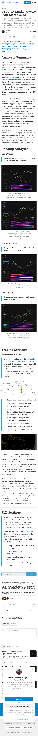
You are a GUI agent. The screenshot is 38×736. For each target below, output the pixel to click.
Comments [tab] (6, 624)
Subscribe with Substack (20, 706)
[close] (32, 669)
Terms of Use (29, 710)
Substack (10, 732)
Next (31, 611)
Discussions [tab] (15, 646)
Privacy (16, 723)
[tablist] (9, 624)
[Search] (35, 646)
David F (8, 30)
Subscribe (27, 2)
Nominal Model (16, 41)
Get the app (28, 727)
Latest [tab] (8, 646)
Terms (21, 723)
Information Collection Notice (25, 712)
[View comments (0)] (10, 37)
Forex (3, 8)
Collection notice (30, 723)
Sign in (34, 2)
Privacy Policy (20, 714)
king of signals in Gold (10, 80)
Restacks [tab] (13, 624)
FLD (24, 41)
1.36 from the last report (26, 99)
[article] (19, 657)
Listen (34, 31)
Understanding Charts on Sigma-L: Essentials (11, 652)
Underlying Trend (8, 49)
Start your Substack (14, 727)
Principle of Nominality (21, 46)
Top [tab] (4, 646)
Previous (7, 611)
